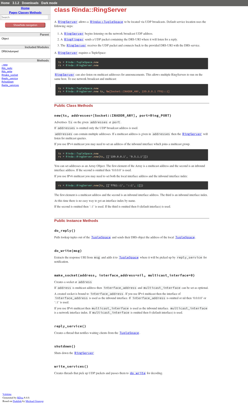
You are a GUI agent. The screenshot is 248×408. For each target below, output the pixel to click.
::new (5, 64)
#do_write (7, 71)
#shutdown (8, 81)
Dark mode (49, 3)
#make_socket (10, 75)
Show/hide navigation (25, 25)
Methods (35, 12)
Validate (7, 394)
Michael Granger (34, 401)
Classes (23, 12)
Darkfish (17, 401)
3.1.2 (15, 3)
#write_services (10, 85)
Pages (13, 12)
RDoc (20, 397)
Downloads (30, 3)
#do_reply (7, 68)
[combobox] (25, 17)
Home (5, 3)
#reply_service (10, 78)
